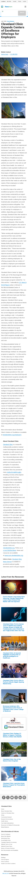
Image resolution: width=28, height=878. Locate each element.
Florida (19, 1)
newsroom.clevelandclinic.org (14, 555)
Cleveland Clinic (8, 444)
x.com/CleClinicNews (9, 550)
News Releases (10, 21)
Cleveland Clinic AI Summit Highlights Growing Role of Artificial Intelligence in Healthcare (12, 655)
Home (2, 809)
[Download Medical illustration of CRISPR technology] (14, 614)
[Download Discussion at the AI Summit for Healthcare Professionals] (14, 643)
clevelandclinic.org (8, 548)
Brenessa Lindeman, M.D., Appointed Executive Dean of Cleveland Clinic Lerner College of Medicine (13, 708)
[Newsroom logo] (8, 7)
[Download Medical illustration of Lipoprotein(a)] (14, 587)
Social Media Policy (6, 840)
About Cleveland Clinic (6, 811)
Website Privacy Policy (6, 846)
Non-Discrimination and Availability (9, 850)
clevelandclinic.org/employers (12, 435)
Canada (14, 1)
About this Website (6, 836)
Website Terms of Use (6, 844)
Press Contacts (5, 861)
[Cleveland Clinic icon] (2, 7)
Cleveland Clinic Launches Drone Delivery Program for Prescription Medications (14, 784)
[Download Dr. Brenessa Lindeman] (14, 696)
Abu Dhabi (9, 1)
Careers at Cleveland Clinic (7, 813)
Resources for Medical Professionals (10, 825)
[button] (25, 6)
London (24, 1)
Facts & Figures (5, 859)
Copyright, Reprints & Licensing (8, 842)
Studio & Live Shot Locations (8, 863)
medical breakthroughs (14, 472)
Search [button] (22, 12)
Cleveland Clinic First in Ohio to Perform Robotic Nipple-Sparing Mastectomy (13, 682)
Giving (2, 815)
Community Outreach (6, 817)
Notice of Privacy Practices (8, 848)
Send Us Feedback (5, 834)
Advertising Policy (5, 838)
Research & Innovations (7, 819)
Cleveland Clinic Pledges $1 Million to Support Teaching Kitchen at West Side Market (12, 735)
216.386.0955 (13, 54)
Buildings (3, 857)
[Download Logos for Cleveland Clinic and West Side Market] (14, 724)
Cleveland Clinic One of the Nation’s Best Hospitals (12, 760)
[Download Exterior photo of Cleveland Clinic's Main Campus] (14, 749)
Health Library (4, 821)
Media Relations (5, 827)
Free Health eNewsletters (7, 823)
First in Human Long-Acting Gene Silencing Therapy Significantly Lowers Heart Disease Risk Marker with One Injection (14, 599)
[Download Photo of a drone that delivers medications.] (14, 773)
